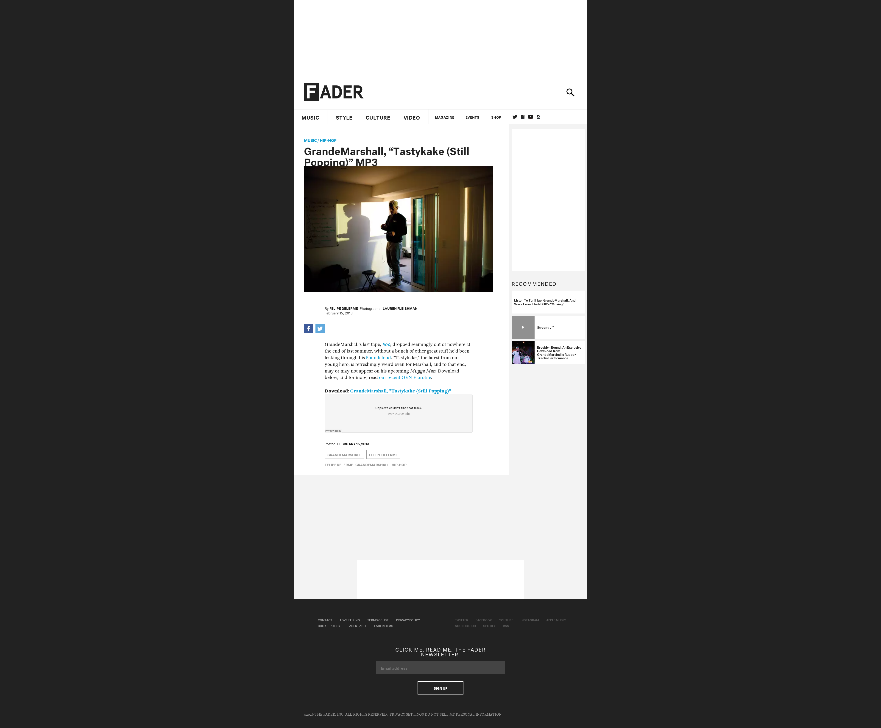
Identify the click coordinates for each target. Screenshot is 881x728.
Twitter (515, 117)
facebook (522, 117)
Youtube (506, 619)
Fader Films (383, 625)
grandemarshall (344, 454)
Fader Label (357, 625)
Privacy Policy (408, 619)
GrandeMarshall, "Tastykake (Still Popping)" (400, 391)
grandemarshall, (372, 464)
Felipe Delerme (343, 308)
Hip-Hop (328, 140)
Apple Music (556, 619)
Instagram (530, 619)
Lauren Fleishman (400, 308)
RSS (506, 625)
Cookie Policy (329, 625)
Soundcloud (378, 357)
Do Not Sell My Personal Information (463, 715)
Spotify (489, 625)
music (310, 140)
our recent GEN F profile (405, 377)
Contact (325, 619)
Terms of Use (378, 619)
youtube (530, 117)
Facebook (484, 619)
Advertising (350, 619)
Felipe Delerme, (339, 464)
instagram (538, 117)
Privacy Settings (407, 715)
